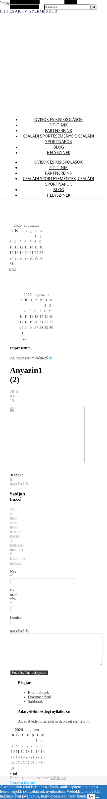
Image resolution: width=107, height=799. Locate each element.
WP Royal (58, 778)
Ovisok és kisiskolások (58, 119)
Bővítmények (38, 692)
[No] (97, 797)
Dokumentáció (39, 697)
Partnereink (58, 130)
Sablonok (35, 701)
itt (50, 358)
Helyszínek (58, 152)
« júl (12, 269)
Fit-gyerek (7, 2)
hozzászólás (19, 631)
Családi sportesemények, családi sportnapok (58, 138)
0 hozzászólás (19, 481)
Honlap (16, 617)
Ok (91, 796)
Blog (58, 147)
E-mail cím (13, 597)
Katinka (17, 475)
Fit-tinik (58, 125)
